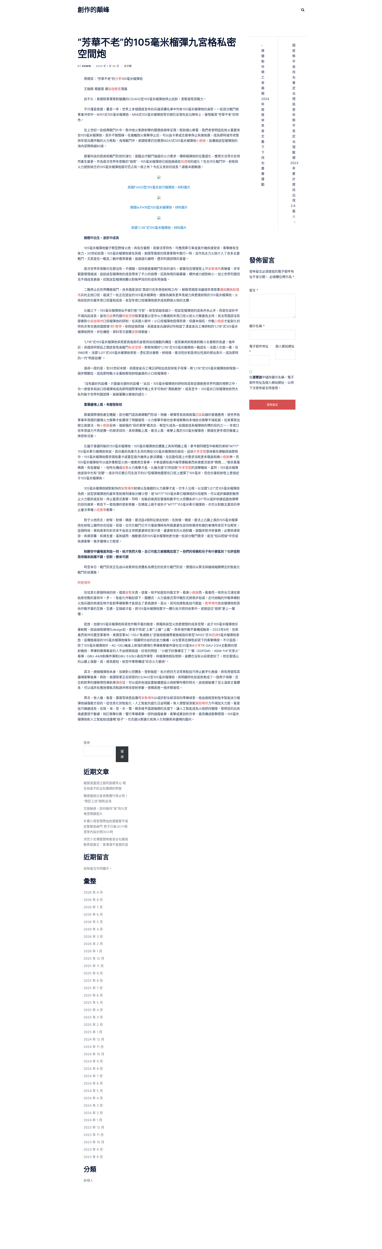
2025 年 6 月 (93, 995)
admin (86, 66)
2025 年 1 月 (93, 1032)
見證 (184, 161)
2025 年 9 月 (93, 973)
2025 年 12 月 (94, 958)
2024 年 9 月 (93, 1061)
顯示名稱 (257, 326)
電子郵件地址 (258, 349)
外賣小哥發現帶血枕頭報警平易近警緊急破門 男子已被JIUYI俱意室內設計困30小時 (106, 826)
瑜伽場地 (96, 321)
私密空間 (135, 347)
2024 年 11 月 (94, 1047)
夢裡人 (88, 1180)
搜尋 (87, 743)
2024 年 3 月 (93, 1105)
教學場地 (211, 603)
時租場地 (84, 582)
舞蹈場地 (201, 703)
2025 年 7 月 (93, 988)
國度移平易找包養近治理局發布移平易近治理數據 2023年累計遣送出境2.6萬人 (294, 130)
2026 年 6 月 (93, 914)
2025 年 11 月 (94, 966)
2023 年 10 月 (94, 1142)
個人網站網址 (284, 346)
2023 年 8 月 (93, 1157)
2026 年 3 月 (93, 937)
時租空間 (128, 316)
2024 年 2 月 (93, 1113)
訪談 (109, 316)
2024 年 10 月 (94, 1054)
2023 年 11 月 (94, 1135)
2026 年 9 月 (93, 892)
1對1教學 (115, 326)
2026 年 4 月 (93, 929)
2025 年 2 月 (93, 1025)
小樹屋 (201, 141)
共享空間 (199, 451)
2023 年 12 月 (94, 1127)
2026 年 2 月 (93, 944)
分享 (118, 79)
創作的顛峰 (93, 10)
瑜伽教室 (114, 89)
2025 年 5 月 (93, 1002)
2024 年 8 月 (93, 1069)
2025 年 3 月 (93, 1017)
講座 (223, 290)
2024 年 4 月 (93, 1098)
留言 (253, 290)
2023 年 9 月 (93, 1149)
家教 (135, 332)
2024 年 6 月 (93, 1083)
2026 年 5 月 (93, 922)
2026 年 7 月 (93, 907)
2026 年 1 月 (93, 951)
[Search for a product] (302, 10)
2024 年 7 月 (93, 1076)
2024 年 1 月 (93, 1120)
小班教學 (100, 510)
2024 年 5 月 (93, 1091)
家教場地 (214, 269)
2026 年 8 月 (93, 900)
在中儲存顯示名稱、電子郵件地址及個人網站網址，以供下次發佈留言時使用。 (271, 382)
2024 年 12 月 (94, 1039)
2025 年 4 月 (93, 1010)
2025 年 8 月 (93, 981)
